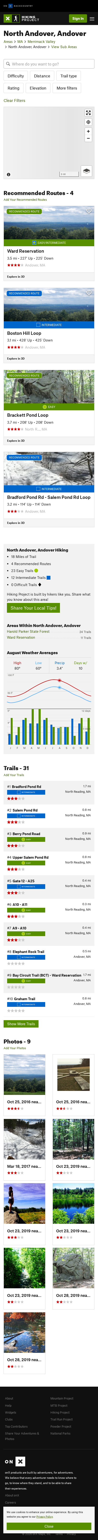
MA (20, 41)
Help (8, 1405)
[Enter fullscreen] (88, 112)
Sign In (78, 18)
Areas (8, 41)
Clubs (9, 1419)
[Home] (24, 18)
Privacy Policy (44, 1516)
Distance (42, 75)
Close (49, 1526)
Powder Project (60, 1426)
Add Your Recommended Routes (25, 199)
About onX (12, 1495)
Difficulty (16, 75)
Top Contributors (16, 1426)
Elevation (38, 87)
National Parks (60, 1433)
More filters (67, 87)
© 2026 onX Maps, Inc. (36, 1533)
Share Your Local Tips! (33, 608)
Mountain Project (61, 1398)
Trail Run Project (61, 1419)
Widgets (10, 1412)
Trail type (68, 75)
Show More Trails (21, 1024)
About (9, 1398)
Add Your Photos (15, 1048)
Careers (10, 1502)
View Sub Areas (64, 47)
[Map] (49, 143)
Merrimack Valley (41, 41)
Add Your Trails (14, 775)
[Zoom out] (88, 138)
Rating (14, 87)
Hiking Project (59, 1412)
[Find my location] (88, 122)
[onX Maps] (15, 1465)
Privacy (71, 1533)
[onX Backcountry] (18, 6)
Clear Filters (14, 100)
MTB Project (58, 1405)
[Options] (86, 171)
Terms (59, 1533)
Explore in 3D (15, 276)
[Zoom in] (88, 131)
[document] (49, 1520)
